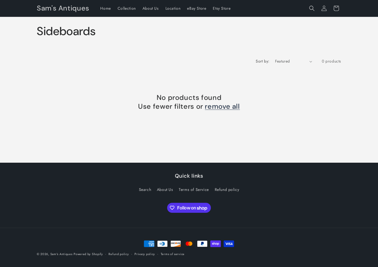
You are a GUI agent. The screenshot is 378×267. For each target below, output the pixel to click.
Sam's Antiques (61, 254)
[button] (312, 8)
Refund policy (227, 189)
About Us (165, 189)
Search (145, 189)
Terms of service (173, 254)
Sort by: (262, 61)
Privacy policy (144, 254)
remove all (222, 106)
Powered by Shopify (88, 254)
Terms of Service (194, 189)
